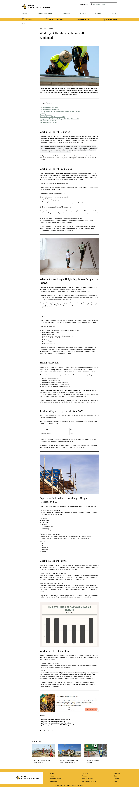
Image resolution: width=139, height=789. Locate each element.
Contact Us (85, 773)
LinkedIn (116, 778)
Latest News (53, 781)
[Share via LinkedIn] (48, 730)
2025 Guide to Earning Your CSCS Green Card (42, 761)
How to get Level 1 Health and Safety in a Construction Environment (69, 761)
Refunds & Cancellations (89, 781)
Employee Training (55, 778)
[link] (95, 13)
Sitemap (116, 781)
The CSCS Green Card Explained (92, 761)
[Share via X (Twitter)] (44, 730)
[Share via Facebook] (40, 730)
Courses (52, 776)
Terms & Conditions (87, 778)
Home (52, 773)
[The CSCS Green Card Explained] (95, 750)
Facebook (117, 773)
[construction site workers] (43, 750)
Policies (84, 776)
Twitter (116, 776)
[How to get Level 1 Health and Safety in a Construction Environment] (69, 750)
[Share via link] (52, 730)
